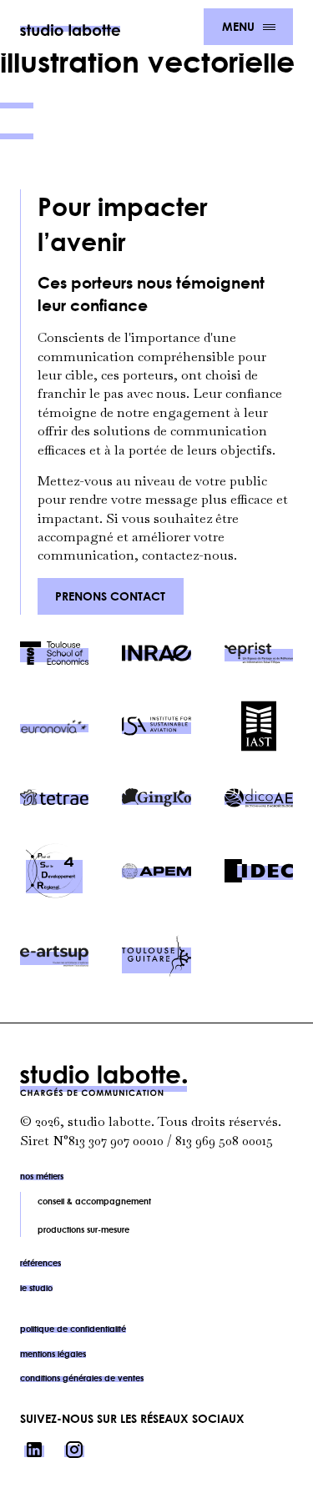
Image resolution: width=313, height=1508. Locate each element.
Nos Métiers (41, 1176)
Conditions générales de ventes (82, 1378)
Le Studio (36, 1288)
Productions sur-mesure (83, 1229)
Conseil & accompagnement (94, 1201)
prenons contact (110, 596)
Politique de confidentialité (73, 1329)
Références (40, 1263)
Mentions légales (53, 1354)
